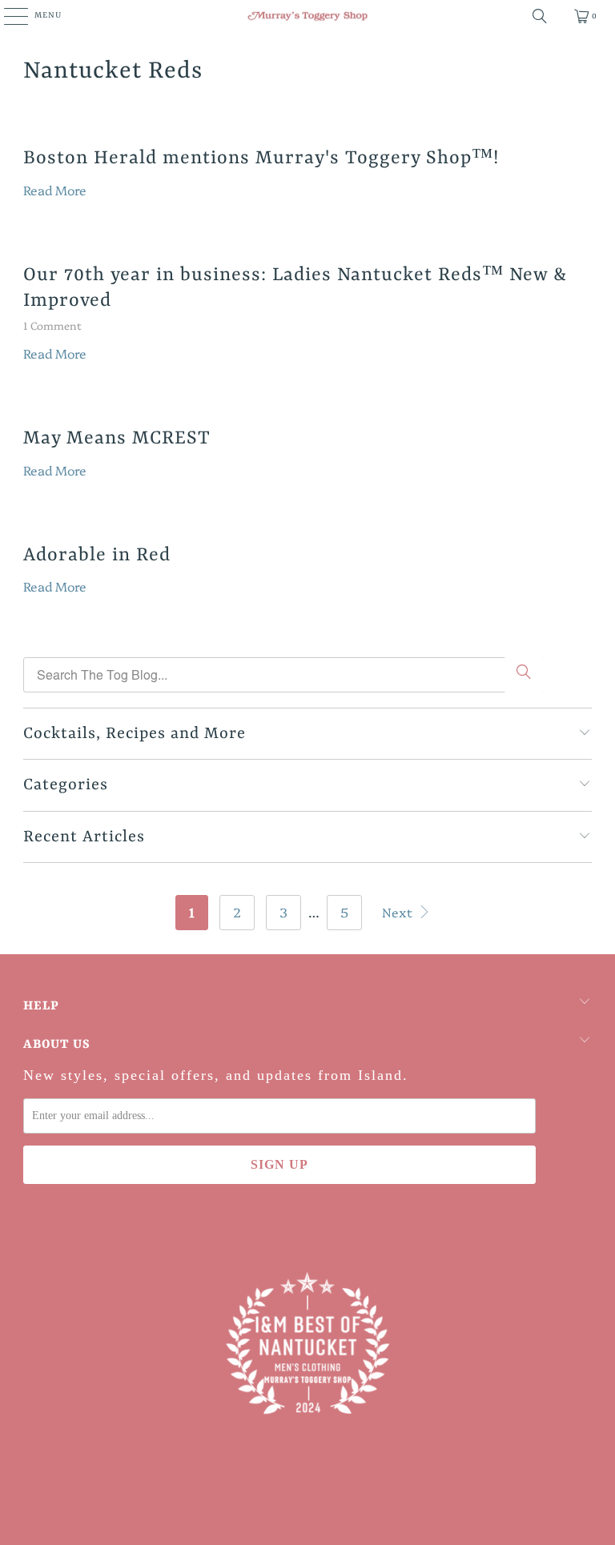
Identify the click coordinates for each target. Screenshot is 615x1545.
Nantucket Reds (113, 71)
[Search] (540, 16)
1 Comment (52, 325)
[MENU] (7, 16)
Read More (54, 190)
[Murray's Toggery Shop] (307, 16)
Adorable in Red (97, 555)
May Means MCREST (117, 438)
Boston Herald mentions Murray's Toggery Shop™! (261, 158)
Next (399, 912)
